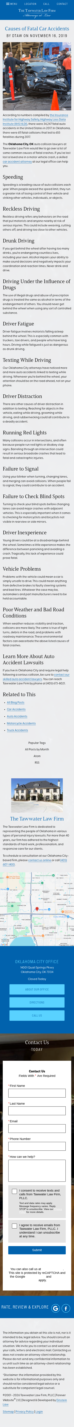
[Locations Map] (37, 909)
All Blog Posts (15, 702)
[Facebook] (66, 1308)
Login (39, 1411)
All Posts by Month (37, 749)
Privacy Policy (35, 1276)
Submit (37, 1250)
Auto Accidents (17, 716)
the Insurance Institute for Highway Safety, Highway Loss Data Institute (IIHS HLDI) (35, 120)
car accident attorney (17, 161)
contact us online (40, 860)
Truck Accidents (17, 730)
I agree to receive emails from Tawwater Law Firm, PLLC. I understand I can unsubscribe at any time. (39, 1230)
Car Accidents (16, 709)
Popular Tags (37, 743)
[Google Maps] (55, 1308)
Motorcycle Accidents (21, 723)
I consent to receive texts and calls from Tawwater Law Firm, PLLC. (40, 1201)
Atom (37, 756)
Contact (62, 4)
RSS (37, 762)
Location (30, 4)
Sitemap (8, 1411)
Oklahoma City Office (37, 961)
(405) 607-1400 (52, 1269)
